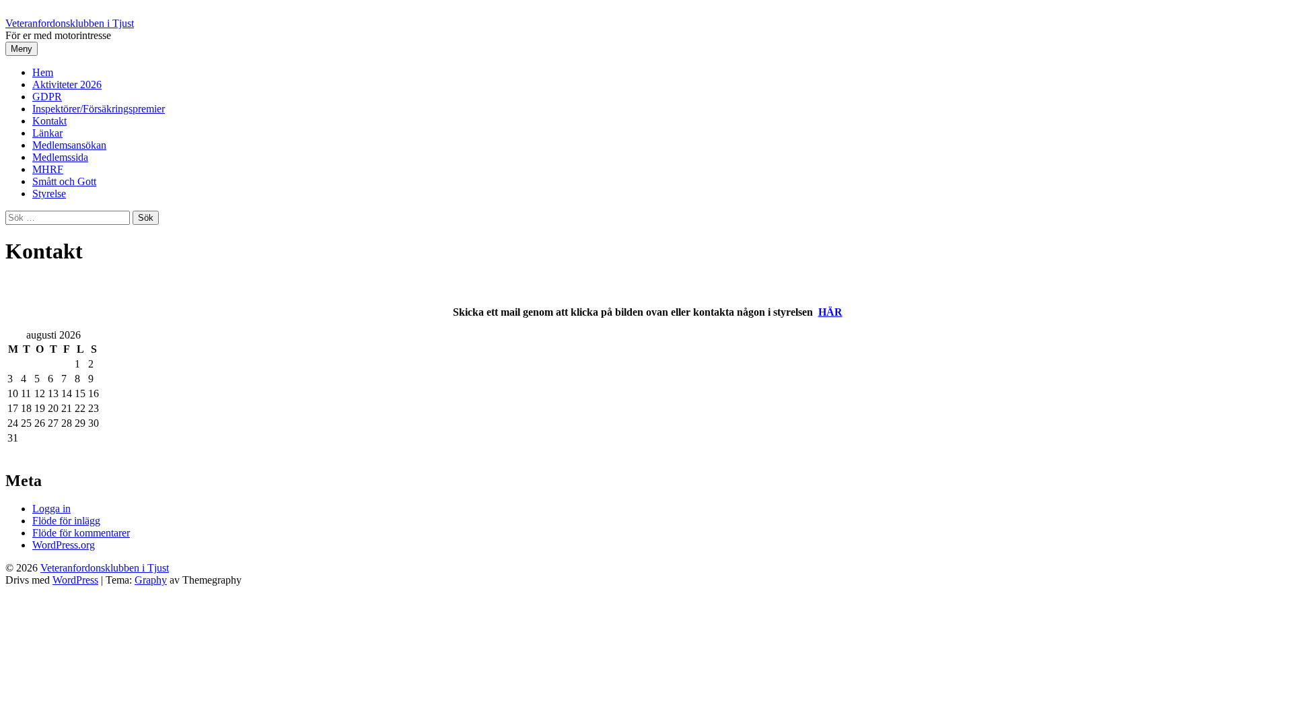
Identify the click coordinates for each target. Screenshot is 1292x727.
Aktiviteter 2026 (67, 84)
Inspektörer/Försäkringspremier (98, 108)
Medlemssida (60, 157)
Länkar (47, 133)
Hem (42, 72)
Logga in (51, 508)
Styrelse (49, 193)
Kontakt (49, 121)
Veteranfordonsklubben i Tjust (69, 23)
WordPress (75, 580)
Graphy (151, 580)
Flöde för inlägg (66, 520)
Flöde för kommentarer (81, 533)
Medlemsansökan (69, 145)
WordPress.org (63, 545)
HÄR (830, 312)
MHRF (47, 169)
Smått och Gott (64, 181)
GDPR (47, 96)
